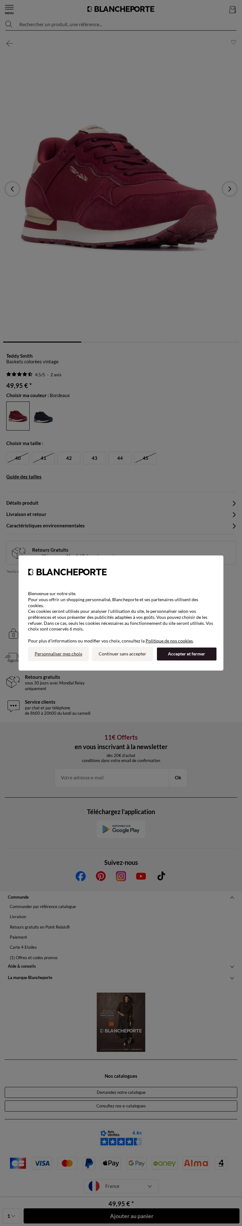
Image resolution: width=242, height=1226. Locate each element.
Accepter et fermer (186, 653)
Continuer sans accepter (122, 653)
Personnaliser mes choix (58, 653)
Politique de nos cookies (169, 640)
